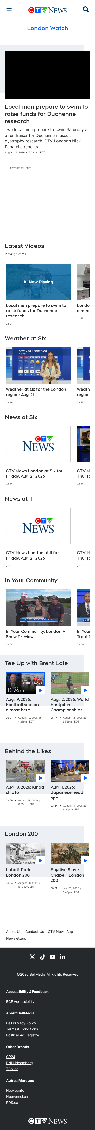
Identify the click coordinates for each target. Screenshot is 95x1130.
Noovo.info (15, 1090)
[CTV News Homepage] (47, 10)
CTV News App (60, 931)
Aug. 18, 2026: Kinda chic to (25, 790)
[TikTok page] (43, 957)
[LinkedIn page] (63, 957)
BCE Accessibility (20, 1001)
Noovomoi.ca (17, 1096)
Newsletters (16, 938)
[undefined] (38, 294)
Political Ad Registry (22, 1035)
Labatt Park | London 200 (19, 872)
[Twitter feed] (32, 957)
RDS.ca (12, 1102)
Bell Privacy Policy (21, 1023)
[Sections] (9, 10)
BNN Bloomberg (19, 1063)
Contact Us (34, 931)
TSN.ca (12, 1069)
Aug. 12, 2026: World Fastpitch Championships (70, 705)
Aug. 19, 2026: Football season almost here (22, 705)
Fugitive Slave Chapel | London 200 (67, 875)
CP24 (10, 1056)
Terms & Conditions (22, 1029)
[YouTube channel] (53, 957)
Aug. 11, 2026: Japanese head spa (67, 792)
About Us (13, 931)
